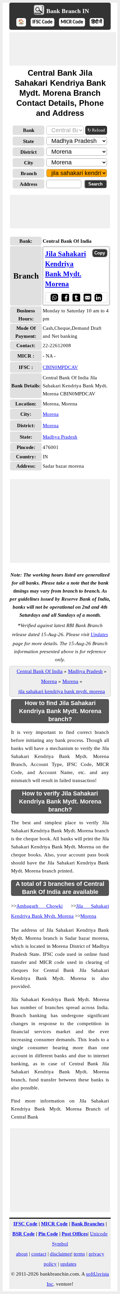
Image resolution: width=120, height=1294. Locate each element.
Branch (29, 173)
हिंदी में (96, 22)
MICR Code (72, 22)
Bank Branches (87, 1223)
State (28, 141)
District (28, 152)
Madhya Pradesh (60, 437)
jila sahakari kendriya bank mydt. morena (61, 691)
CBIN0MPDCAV (60, 367)
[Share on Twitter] (76, 297)
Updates (99, 634)
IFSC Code (42, 22)
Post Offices (75, 1233)
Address (28, 184)
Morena (51, 414)
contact (38, 1254)
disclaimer (60, 1254)
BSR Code (23, 1233)
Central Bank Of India (40, 671)
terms (79, 1254)
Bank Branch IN (67, 11)
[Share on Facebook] (65, 297)
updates (68, 1264)
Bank (28, 130)
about (22, 1254)
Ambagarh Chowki (39, 906)
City (28, 162)
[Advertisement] (62, 49)
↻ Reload (96, 130)
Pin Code (48, 1233)
